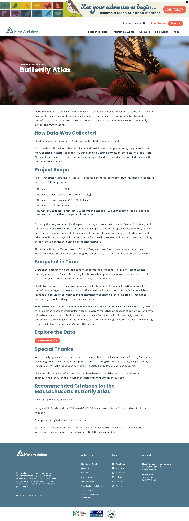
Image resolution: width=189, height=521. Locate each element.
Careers (84, 473)
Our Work (144, 31)
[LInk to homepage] (22, 29)
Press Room (86, 468)
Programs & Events (123, 31)
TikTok (119, 486)
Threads (119, 481)
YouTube (120, 468)
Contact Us (86, 477)
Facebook (120, 464)
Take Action (161, 31)
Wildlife (143, 23)
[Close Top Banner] (187, 2)
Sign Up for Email (89, 464)
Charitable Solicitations (92, 486)
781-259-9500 (148, 477)
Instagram (120, 473)
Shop (135, 23)
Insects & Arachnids (32, 64)
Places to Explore (97, 31)
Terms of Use (87, 490)
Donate (175, 23)
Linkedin (119, 477)
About (177, 31)
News (128, 23)
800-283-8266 (149, 480)
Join (153, 23)
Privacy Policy (87, 481)
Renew (162, 23)
